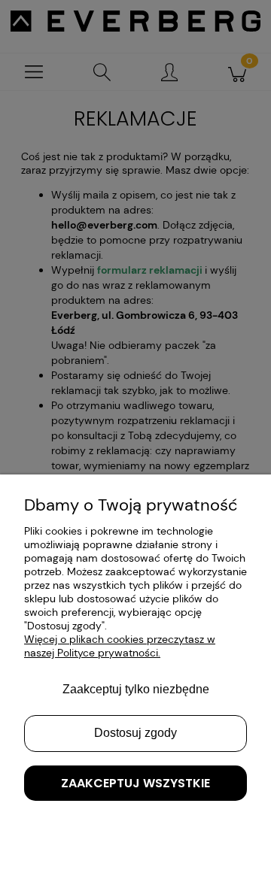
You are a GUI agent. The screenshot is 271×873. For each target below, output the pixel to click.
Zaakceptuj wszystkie (135, 783)
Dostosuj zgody (135, 732)
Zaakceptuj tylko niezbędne (135, 689)
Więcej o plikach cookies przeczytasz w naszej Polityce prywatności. (119, 645)
